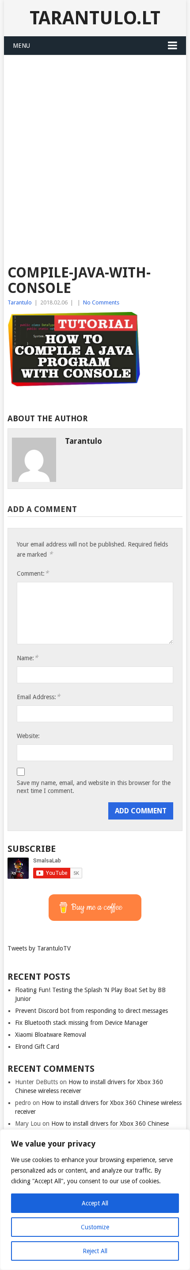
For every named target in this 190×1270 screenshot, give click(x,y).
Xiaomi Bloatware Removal (50, 1034)
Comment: (33, 573)
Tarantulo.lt (95, 18)
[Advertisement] (95, 155)
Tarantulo (20, 302)
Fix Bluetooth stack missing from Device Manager (81, 1022)
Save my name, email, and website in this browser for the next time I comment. (94, 786)
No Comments (101, 302)
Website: (28, 735)
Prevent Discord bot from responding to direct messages (91, 1010)
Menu (21, 45)
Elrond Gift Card (37, 1046)
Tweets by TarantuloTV (39, 948)
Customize (95, 1227)
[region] (95, 1199)
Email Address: (38, 697)
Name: (27, 658)
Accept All (95, 1203)
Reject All (95, 1251)
